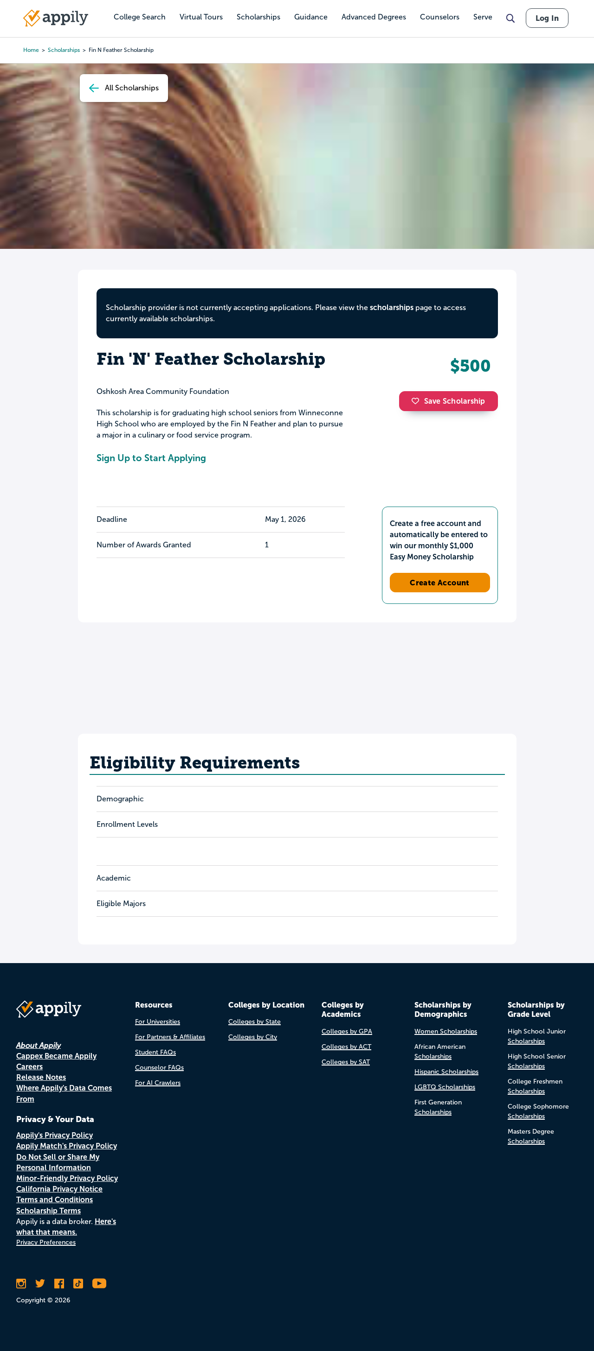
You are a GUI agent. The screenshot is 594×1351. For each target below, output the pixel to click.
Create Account (440, 582)
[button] (418, 401)
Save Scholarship (454, 401)
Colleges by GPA (347, 1031)
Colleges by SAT (346, 1062)
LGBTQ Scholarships (444, 1087)
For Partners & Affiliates (170, 1037)
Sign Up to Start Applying (151, 458)
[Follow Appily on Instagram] (21, 1283)
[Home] (55, 18)
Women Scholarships (445, 1031)
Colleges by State (254, 1021)
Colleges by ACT (346, 1046)
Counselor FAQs (159, 1067)
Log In (547, 18)
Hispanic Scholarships (446, 1071)
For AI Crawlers (158, 1082)
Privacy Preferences (46, 1242)
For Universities (157, 1021)
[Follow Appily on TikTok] (78, 1283)
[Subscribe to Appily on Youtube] (99, 1283)
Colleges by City (252, 1037)
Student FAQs (155, 1052)
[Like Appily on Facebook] (59, 1283)
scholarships (391, 307)
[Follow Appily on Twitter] (40, 1283)
